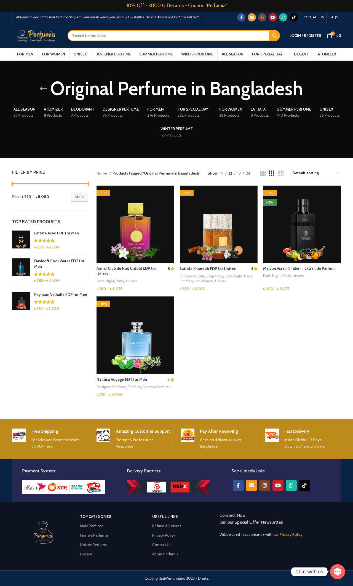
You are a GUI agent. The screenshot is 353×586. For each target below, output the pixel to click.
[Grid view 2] (263, 173)
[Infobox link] (50, 439)
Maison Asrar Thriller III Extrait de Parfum (299, 268)
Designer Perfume (111, 387)
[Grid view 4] (281, 173)
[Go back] (43, 88)
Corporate (215, 276)
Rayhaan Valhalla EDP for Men (60, 294)
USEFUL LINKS (165, 516)
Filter (79, 197)
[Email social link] (252, 17)
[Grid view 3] (271, 173)
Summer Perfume (157, 387)
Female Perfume (94, 535)
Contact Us (162, 544)
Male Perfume (91, 525)
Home (102, 173)
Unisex (131, 281)
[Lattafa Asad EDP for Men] (21, 240)
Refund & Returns (166, 525)
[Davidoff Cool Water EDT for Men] (21, 270)
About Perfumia (165, 554)
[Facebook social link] (241, 17)
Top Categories (95, 516)
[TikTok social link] (294, 17)
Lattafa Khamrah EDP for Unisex (208, 268)
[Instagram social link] (262, 17)
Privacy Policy (163, 535)
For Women (204, 281)
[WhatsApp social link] (283, 17)
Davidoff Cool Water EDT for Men (59, 263)
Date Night (105, 281)
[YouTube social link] (273, 17)
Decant (86, 554)
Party (120, 281)
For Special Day (192, 276)
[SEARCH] (274, 35)
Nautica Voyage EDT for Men (122, 379)
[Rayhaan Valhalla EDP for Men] (21, 302)
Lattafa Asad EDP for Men (56, 233)
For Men (186, 281)
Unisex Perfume (93, 544)
